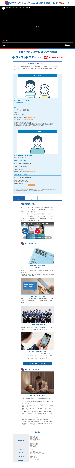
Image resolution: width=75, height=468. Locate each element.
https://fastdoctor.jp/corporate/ (36, 461)
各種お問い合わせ (33, 457)
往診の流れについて (37, 364)
